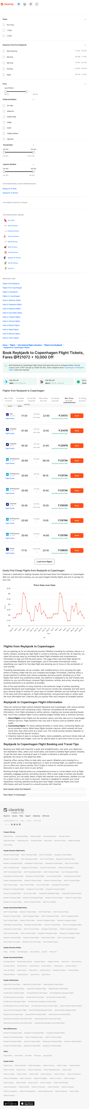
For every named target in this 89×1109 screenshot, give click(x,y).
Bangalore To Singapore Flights (70, 933)
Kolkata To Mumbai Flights (12, 898)
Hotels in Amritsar (53, 1087)
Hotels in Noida (21, 1082)
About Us (7, 816)
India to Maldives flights (12, 300)
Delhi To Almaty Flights (11, 933)
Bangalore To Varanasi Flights (55, 889)
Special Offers (47, 1055)
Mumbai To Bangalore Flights (13, 863)
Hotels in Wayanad (61, 1091)
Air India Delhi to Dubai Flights (56, 997)
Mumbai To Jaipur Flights (73, 898)
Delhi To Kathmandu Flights (50, 916)
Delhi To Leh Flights (49, 902)
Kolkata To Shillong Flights (72, 1041)
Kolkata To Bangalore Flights (13, 880)
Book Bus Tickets (60, 840)
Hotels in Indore (9, 1082)
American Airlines (9, 966)
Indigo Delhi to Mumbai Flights (36, 988)
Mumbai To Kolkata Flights (33, 880)
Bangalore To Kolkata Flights (35, 876)
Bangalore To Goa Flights (30, 867)
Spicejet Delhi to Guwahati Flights (59, 1014)
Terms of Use (37, 820)
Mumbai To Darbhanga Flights (13, 1037)
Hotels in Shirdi (22, 1074)
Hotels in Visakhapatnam (27, 1091)
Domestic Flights (35, 836)
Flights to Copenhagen (11, 296)
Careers (14, 816)
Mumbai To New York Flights (31, 942)
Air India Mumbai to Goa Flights (14, 997)
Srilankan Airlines (71, 966)
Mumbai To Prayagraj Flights (13, 1033)
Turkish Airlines (34, 966)
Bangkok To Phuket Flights (12, 937)
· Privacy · (22, 820)
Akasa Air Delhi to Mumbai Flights (71, 1006)
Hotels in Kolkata (9, 1074)
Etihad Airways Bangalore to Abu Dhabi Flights (50, 1023)
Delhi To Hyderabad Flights (32, 872)
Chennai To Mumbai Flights (12, 893)
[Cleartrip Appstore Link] (27, 1103)
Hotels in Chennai (49, 1065)
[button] (5, 382)
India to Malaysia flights (12, 309)
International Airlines (50, 836)
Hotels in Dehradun (67, 1087)
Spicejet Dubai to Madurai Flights (65, 1010)
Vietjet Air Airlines (9, 974)
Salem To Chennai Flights (53, 1037)
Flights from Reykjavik (11, 284)
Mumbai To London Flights (12, 916)
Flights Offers (8, 1055)
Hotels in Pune (21, 1070)
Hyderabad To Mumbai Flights (71, 893)
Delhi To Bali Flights (44, 912)
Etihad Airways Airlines (24, 961)
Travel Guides (8, 845)
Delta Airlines (33, 970)
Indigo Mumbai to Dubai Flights (53, 984)
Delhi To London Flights (61, 912)
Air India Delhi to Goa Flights (35, 997)
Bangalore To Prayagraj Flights (34, 1033)
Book (77, 416)
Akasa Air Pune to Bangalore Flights (15, 1010)
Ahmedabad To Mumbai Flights (14, 876)
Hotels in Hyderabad (34, 1070)
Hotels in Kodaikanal (74, 1074)
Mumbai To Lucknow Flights (13, 902)
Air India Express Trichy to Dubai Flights (16, 1006)
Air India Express (22, 952)
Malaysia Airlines (39, 961)
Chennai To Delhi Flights (48, 867)
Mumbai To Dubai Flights (28, 912)
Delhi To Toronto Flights (31, 929)
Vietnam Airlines (73, 970)
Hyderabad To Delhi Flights (54, 863)
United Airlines (58, 966)
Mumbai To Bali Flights (27, 920)
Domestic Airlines (64, 836)
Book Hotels (48, 840)
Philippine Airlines (53, 961)
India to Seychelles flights (12, 313)
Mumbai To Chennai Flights (54, 898)
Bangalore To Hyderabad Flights (14, 889)
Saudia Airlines (22, 970)
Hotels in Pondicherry (38, 1087)
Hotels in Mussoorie (10, 1087)
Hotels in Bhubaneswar (45, 1091)
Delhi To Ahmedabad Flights (13, 872)
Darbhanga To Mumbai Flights (52, 1041)
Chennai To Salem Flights (32, 1041)
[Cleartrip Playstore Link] (11, 1103)
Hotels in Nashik (24, 1087)
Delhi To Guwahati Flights (32, 902)
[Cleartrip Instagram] (14, 824)
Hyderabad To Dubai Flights (13, 929)
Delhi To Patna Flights (11, 885)
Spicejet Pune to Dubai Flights (13, 1014)
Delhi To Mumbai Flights (29, 855)
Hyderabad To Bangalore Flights (49, 893)
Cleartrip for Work (36, 840)
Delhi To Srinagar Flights (11, 867)
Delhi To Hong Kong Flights (66, 937)
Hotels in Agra (74, 1091)
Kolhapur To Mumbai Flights (13, 1046)
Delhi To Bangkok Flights (31, 916)
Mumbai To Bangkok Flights (46, 920)
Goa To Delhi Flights (30, 893)
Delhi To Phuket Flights (28, 933)
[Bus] (30, 4)
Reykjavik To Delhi (9, 189)
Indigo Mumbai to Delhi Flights (58, 988)
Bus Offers (28, 1055)
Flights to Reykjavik (10, 292)
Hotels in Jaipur (62, 1065)
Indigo (6, 952)
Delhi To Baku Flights (48, 937)
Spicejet (44, 952)
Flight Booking (8, 836)
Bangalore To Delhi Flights (63, 855)
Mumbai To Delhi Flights (11, 855)
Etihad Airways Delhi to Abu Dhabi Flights (47, 1019)
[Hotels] (24, 4)
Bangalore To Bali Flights (49, 929)
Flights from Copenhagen (12, 288)
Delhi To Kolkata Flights (51, 872)
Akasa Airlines (34, 952)
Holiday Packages (74, 840)
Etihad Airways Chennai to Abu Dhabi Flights (18, 1023)
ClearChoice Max (9, 840)
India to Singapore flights (12, 304)
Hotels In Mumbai (20, 1065)
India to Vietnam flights (11, 321)
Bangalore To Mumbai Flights (65, 859)
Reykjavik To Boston (10, 193)
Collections (36, 816)
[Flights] (18, 4)
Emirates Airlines (45, 970)
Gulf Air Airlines (46, 966)
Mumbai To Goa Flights (11, 859)
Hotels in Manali (74, 1065)
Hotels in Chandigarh (40, 1078)
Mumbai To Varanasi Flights (53, 880)
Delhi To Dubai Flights (11, 912)
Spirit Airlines (46, 974)
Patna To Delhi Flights (27, 885)
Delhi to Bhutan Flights (50, 942)
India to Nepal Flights (11, 329)
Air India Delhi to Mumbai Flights (14, 993)
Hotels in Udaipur (45, 1082)
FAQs (21, 816)
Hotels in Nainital (9, 1095)
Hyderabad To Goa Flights (72, 876)
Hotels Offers (18, 1055)
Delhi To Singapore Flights (69, 916)
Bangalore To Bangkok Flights (47, 933)
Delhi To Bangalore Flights (29, 859)
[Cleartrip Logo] (7, 4)
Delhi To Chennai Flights (72, 880)
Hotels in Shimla (9, 1070)
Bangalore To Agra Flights (32, 1046)
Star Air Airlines (76, 961)
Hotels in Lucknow (55, 1078)
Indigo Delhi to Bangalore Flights (14, 988)
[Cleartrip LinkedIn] (20, 824)
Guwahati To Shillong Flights (52, 1046)
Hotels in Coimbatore (10, 1091)
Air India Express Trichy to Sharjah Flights (44, 1006)
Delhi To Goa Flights (45, 855)
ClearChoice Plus (22, 840)
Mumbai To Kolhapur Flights (13, 1041)
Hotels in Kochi (33, 1082)
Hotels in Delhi (33, 1074)
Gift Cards (45, 816)
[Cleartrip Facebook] (12, 824)
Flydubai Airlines (22, 974)
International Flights (21, 836)
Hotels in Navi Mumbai (61, 1082)
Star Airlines (65, 961)
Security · (29, 820)
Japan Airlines (34, 974)
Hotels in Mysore (46, 1074)
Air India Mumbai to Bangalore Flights (62, 993)
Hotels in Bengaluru (34, 1065)
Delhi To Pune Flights (72, 863)
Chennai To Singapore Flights (72, 925)
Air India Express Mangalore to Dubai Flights (42, 1001)
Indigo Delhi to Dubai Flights (32, 984)
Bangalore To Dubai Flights (33, 925)
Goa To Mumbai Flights (54, 876)
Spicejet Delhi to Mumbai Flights (35, 1014)
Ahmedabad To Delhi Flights (34, 863)
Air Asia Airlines (22, 966)
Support (27, 816)
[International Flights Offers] (36, 4)
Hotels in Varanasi (25, 1078)
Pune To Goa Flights (43, 885)
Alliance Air (53, 952)
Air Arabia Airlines (9, 961)
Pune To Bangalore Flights (69, 872)
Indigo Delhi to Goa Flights (12, 984)
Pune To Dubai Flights (11, 920)
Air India (12, 952)
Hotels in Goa (8, 1065)
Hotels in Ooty (67, 1070)
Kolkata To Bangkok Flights (69, 929)
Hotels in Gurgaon (69, 1078)
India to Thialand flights (12, 317)
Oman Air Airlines (9, 970)
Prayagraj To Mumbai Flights (55, 1033)
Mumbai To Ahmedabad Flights (33, 898)
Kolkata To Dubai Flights (31, 937)
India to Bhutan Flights (11, 325)
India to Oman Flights (11, 338)
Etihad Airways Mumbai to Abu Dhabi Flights (18, 1019)
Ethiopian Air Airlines (59, 970)
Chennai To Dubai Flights (52, 925)
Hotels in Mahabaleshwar (52, 1070)
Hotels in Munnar (59, 1074)
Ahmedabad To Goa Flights (60, 885)
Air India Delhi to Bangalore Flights (15, 1001)
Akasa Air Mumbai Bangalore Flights (40, 1010)
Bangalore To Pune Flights (35, 889)
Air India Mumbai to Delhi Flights (37, 993)
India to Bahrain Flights (11, 334)
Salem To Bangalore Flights (34, 1037)
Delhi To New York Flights (12, 942)
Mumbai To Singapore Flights (66, 920)
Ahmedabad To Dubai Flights (13, 925)
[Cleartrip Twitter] (17, 824)
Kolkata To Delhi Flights (66, 867)
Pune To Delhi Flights (47, 859)
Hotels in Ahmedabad (10, 1078)
